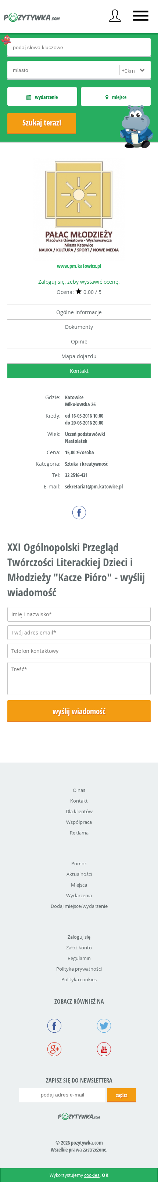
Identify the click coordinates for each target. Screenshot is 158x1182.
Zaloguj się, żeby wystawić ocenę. (79, 281)
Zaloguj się (79, 937)
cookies (92, 1175)
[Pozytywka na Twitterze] (103, 1026)
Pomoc (79, 863)
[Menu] (140, 16)
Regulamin (79, 958)
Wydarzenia (79, 895)
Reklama (79, 832)
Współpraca (79, 822)
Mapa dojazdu (79, 356)
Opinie (79, 341)
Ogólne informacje (79, 312)
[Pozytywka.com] (79, 1115)
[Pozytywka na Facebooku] (54, 1026)
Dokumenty (79, 326)
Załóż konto (79, 947)
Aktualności (79, 874)
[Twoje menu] (115, 16)
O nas (79, 790)
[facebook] (79, 512)
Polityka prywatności (79, 968)
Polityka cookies (79, 979)
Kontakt (79, 370)
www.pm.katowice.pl (79, 265)
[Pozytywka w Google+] (54, 1050)
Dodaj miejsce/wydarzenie (79, 906)
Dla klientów (79, 811)
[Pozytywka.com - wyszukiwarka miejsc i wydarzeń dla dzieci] (32, 18)
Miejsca (79, 884)
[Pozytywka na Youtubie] (103, 1050)
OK (105, 1175)
